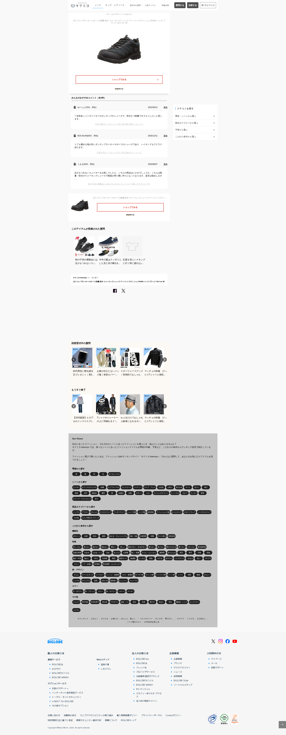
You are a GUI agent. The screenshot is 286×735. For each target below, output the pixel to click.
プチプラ (207, 558)
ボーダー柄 (139, 575)
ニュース (178, 671)
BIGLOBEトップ (128, 720)
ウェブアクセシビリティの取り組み (96, 715)
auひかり (56, 668)
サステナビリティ (182, 667)
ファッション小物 (163, 512)
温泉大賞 (105, 664)
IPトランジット (143, 689)
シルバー (121, 591)
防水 (94, 536)
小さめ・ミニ (97, 552)
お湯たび (114, 619)
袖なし (86, 558)
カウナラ (180, 619)
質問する (180, 5)
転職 (102, 487)
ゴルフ (184, 493)
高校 (76, 493)
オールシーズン (114, 474)
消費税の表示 (70, 715)
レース (180, 575)
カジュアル (86, 580)
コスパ (76, 564)
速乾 (103, 536)
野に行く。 (169, 619)
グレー (100, 591)
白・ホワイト (78, 591)
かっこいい (123, 580)
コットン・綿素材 (112, 575)
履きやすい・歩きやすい (137, 547)
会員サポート (217, 667)
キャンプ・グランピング (82, 499)
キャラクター (194, 602)
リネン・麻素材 (127, 575)
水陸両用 (143, 536)
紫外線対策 (202, 547)
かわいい (207, 575)
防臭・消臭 (133, 536)
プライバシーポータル (151, 715)
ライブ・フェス (150, 487)
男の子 (152, 602)
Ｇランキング (82, 619)
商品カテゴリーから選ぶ (186, 123)
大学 (85, 493)
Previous (74, 359)
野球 (202, 493)
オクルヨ (104, 619)
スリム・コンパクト (149, 552)
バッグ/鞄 (141, 512)
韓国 (113, 558)
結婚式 (121, 493)
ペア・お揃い (87, 564)
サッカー (193, 493)
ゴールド (130, 591)
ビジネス (76, 487)
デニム (76, 575)
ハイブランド (179, 558)
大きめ (86, 552)
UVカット (76, 536)
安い (198, 558)
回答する (193, 5)
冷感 (85, 536)
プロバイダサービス (145, 671)
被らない (160, 547)
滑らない (87, 547)
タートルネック (87, 575)
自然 (95, 580)
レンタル (142, 558)
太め (107, 552)
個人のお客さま (56, 653)
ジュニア (76, 602)
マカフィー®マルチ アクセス (149, 695)
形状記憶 (171, 536)
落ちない (152, 547)
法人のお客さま (140, 653)
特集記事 (165, 5)
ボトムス (94, 512)
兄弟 (143, 602)
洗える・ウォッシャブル (118, 536)
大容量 (125, 552)
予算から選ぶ (181, 130)
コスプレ (76, 610)
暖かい (113, 547)
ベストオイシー (146, 619)
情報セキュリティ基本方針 (88, 720)
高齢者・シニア (181, 602)
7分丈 (96, 558)
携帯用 (162, 552)
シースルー (100, 575)
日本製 (104, 558)
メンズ (98, 5)
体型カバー (123, 558)
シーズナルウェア (204, 512)
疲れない (104, 547)
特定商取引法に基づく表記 (60, 720)
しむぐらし (106, 668)
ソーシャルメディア (183, 684)
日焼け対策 (77, 552)
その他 (76, 518)
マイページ (209, 5)
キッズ (108, 5)
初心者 (104, 602)
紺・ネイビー (111, 591)
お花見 (161, 487)
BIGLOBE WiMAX (60, 677)
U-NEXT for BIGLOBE (63, 701)
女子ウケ (168, 558)
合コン (196, 487)
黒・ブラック (90, 591)
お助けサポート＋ (60, 688)
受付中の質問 (135, 5)
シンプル (76, 580)
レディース (119, 5)
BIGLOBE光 (57, 664)
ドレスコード (126, 487)
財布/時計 (150, 512)
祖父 (134, 602)
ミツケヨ (190, 619)
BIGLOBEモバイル (60, 672)
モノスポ (158, 619)
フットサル (175, 493)
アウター (85, 512)
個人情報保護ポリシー (127, 715)
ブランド (178, 663)
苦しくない (77, 547)
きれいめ (104, 580)
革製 (189, 575)
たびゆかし (201, 619)
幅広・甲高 (77, 558)
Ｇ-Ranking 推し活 (151, 622)
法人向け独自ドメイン (146, 700)
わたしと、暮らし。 (129, 619)
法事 (130, 493)
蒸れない (96, 547)
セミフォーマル (113, 487)
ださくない (191, 547)
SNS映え (97, 564)
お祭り (170, 487)
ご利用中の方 (214, 653)
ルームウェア (177, 512)
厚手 (181, 552)
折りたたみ (172, 552)
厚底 (151, 558)
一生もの (189, 558)
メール (214, 663)
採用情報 (178, 676)
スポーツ (139, 493)
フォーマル (134, 580)
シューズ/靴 (131, 512)
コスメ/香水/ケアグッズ (90, 518)
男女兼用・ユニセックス (112, 564)
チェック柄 (150, 575)
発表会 (94, 493)
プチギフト (114, 602)
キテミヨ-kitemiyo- (80, 278)
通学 (103, 493)
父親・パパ (125, 602)
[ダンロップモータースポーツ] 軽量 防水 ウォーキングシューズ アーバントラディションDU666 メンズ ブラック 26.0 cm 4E (119, 281)
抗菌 (152, 536)
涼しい (122, 547)
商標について (111, 720)
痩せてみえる (171, 547)
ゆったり (117, 552)
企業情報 (174, 653)
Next (164, 359)
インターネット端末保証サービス (67, 692)
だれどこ (94, 619)
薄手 (190, 552)
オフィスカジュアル (89, 487)
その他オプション (60, 705)
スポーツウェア (189, 512)
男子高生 (85, 602)
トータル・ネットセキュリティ (66, 696)
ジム (148, 493)
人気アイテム (150, 5)
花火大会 (179, 487)
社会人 (161, 602)
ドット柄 (171, 575)
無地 (198, 575)
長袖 (208, 552)
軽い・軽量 (135, 552)
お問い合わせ (54, 715)
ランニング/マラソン (161, 493)
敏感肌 (132, 558)
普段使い (113, 580)
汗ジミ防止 (162, 536)
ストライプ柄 (161, 575)
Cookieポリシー (173, 715)
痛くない (181, 547)
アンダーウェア (119, 512)
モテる (159, 558)
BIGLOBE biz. (142, 658)
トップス (76, 512)
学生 (170, 602)
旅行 (205, 487)
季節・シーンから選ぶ (185, 116)
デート (187, 487)
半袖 (199, 552)
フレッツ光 (141, 667)
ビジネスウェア (105, 512)
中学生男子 (95, 602)
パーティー (138, 487)
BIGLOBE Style (181, 680)
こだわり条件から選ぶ (185, 136)
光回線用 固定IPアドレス (147, 676)
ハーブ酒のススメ (134, 622)
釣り (96, 499)
